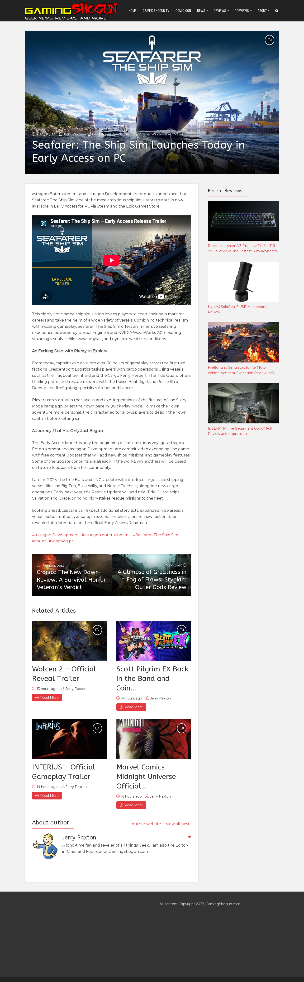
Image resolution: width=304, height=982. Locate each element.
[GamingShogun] (72, 10)
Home (133, 11)
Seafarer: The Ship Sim (157, 535)
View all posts (178, 824)
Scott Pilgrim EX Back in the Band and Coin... (152, 678)
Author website (146, 824)
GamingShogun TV (156, 11)
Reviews (220, 11)
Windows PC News (167, 134)
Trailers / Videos (137, 134)
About (262, 11)
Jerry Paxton (73, 134)
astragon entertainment (107, 535)
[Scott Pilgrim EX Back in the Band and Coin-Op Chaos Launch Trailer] (153, 640)
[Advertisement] (243, 518)
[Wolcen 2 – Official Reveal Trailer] (69, 640)
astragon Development (57, 535)
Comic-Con (183, 11)
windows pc (62, 541)
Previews (242, 11)
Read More (49, 697)
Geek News (101, 134)
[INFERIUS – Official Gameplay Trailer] (69, 739)
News (201, 11)
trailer (40, 541)
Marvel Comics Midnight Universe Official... (146, 776)
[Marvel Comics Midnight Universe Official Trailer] (153, 739)
